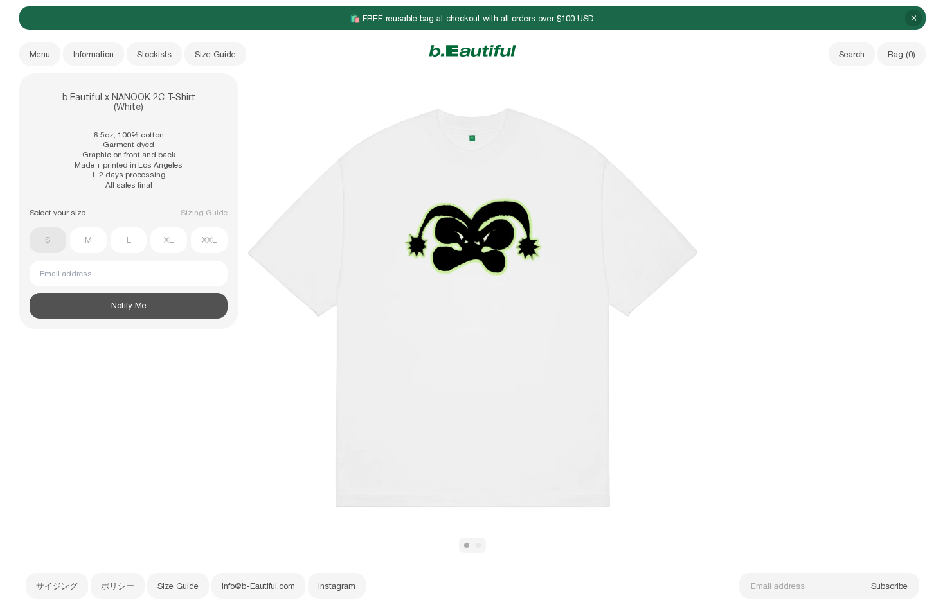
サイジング (57, 586)
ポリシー (117, 586)
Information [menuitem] (93, 54)
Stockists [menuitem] (154, 54)
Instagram (337, 586)
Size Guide (178, 586)
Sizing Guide (204, 212)
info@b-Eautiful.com (258, 586)
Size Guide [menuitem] (215, 54)
